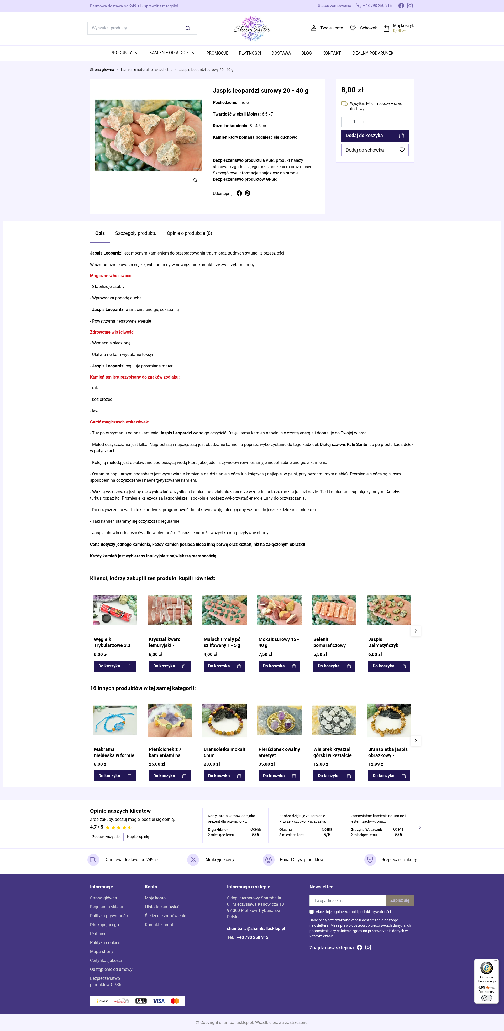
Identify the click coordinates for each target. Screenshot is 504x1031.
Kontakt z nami (159, 924)
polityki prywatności (374, 912)
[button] (399, 28)
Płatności (98, 933)
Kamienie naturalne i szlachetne (146, 70)
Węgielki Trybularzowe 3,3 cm (112, 645)
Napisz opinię (138, 837)
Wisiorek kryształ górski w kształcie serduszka (332, 755)
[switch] (486, 998)
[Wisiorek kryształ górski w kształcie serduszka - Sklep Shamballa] (334, 720)
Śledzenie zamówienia (165, 915)
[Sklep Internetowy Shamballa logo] (252, 27)
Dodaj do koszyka (364, 135)
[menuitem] (124, 53)
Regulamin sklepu (106, 906)
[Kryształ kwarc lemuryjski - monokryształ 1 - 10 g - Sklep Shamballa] (170, 610)
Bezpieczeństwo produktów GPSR (245, 179)
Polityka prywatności (109, 915)
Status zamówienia (334, 5)
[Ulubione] (132, 592)
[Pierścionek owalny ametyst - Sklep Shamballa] (279, 720)
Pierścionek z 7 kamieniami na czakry (165, 755)
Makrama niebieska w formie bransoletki (114, 755)
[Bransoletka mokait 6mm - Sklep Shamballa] (224, 720)
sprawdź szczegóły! (161, 6)
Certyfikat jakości (106, 960)
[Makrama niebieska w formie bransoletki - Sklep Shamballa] (115, 720)
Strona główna (102, 70)
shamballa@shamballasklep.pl (256, 928)
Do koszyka (109, 666)
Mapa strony (101, 951)
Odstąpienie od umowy (111, 969)
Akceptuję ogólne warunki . (354, 912)
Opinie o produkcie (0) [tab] (189, 233)
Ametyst (394, 491)
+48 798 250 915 (377, 5)
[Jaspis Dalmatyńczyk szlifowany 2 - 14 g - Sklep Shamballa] (389, 610)
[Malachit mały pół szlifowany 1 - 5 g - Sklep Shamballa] (224, 610)
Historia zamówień (162, 906)
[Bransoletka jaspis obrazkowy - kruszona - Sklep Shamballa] (389, 720)
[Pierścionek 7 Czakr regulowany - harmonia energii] (170, 720)
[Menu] (495, 962)
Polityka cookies (105, 942)
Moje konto (155, 897)
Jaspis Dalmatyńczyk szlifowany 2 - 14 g (387, 645)
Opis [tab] (100, 233)
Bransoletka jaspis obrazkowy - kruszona (388, 755)
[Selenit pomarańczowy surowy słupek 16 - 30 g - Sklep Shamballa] (334, 610)
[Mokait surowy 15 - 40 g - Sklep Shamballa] (279, 610)
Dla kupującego (104, 924)
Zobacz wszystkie (106, 837)
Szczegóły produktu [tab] (135, 233)
